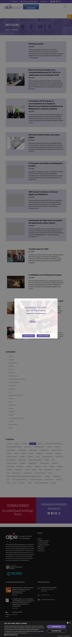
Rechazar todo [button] (56, 631)
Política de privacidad (33, 633)
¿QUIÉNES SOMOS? (28, 336)
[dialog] (36, 629)
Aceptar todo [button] (56, 626)
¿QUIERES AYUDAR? (43, 336)
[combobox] (67, 623)
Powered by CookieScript (64, 636)
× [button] (70, 622)
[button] (24, 635)
